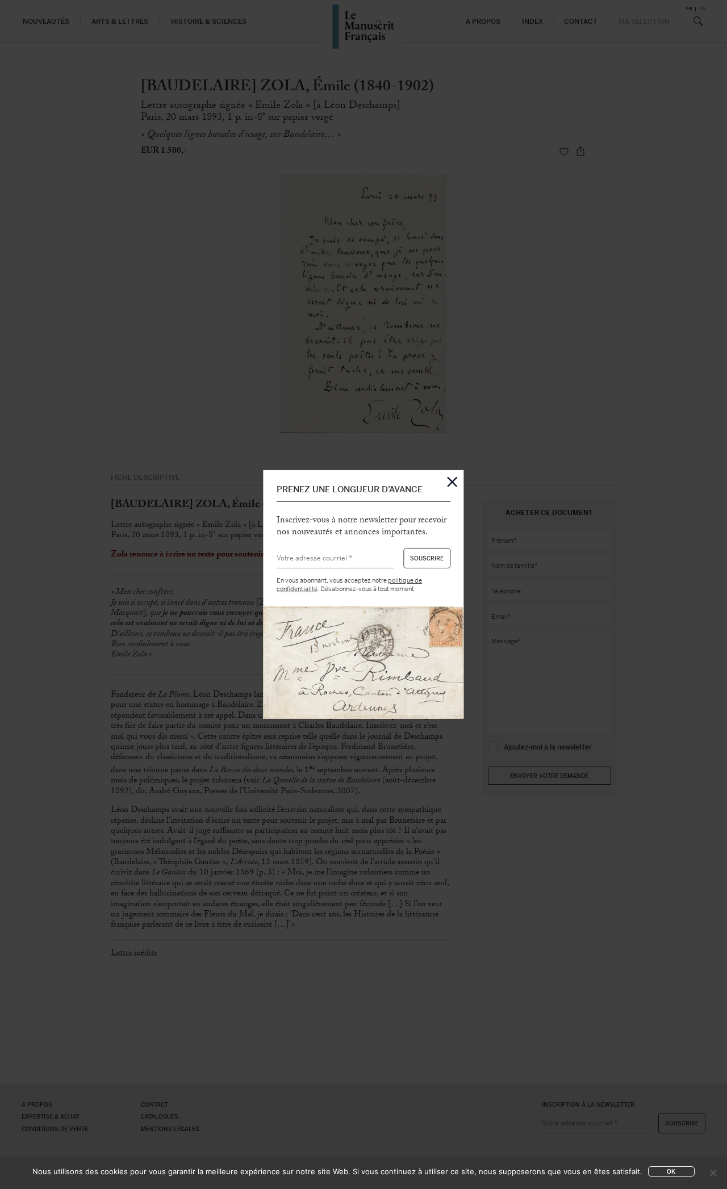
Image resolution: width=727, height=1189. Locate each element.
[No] (712, 1172)
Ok (671, 1171)
